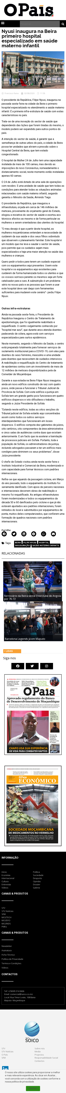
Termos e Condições (11, 963)
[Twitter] (32, 666)
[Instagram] (46, 666)
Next (59, 581)
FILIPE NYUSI (29, 543)
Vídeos (5, 967)
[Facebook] (17, 666)
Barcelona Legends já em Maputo (25, 639)
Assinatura (7, 950)
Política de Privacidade (12, 959)
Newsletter (7, 946)
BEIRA (18, 543)
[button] (2, 22)
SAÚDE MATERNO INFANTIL (46, 545)
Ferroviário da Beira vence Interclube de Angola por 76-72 (32, 597)
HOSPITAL (44, 543)
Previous (6, 581)
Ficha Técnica (8, 954)
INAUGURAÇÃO (22, 545)
